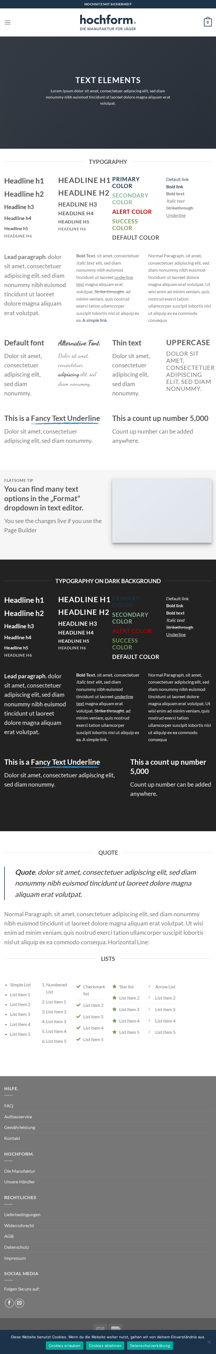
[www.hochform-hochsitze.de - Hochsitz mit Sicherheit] (108, 22)
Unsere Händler (19, 1181)
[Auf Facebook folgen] (9, 1303)
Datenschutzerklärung (150, 1345)
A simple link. (95, 320)
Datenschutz (16, 1247)
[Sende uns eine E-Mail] (19, 1303)
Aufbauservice (18, 1116)
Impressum (15, 1258)
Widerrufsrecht (19, 1225)
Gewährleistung (19, 1127)
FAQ (8, 1105)
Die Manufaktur (19, 1171)
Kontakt (12, 1138)
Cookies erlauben (64, 1345)
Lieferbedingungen (22, 1214)
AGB (9, 1236)
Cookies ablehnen (105, 1345)
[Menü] (7, 22)
